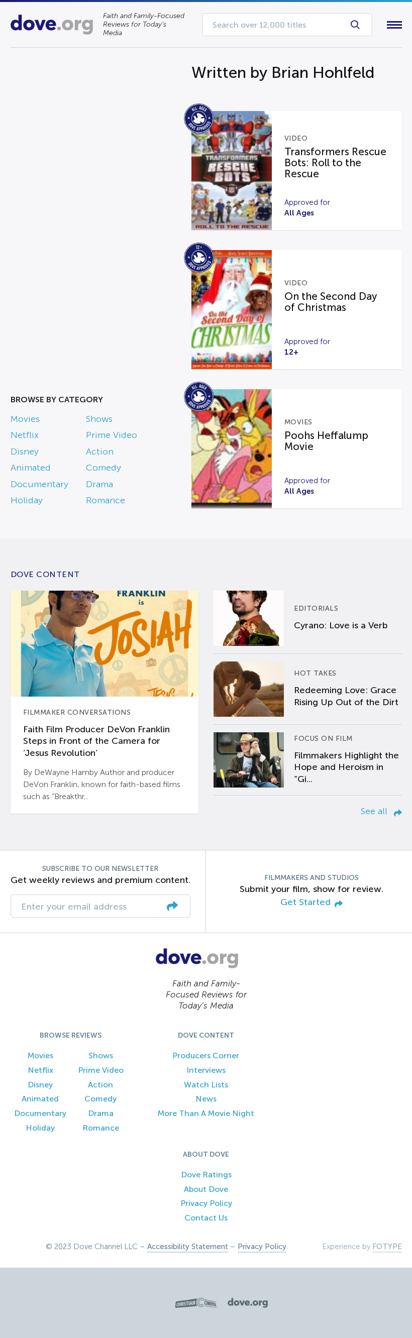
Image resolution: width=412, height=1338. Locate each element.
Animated (31, 468)
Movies (25, 419)
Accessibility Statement (187, 1247)
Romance (105, 500)
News (206, 1098)
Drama (99, 484)
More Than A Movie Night (206, 1113)
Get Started (305, 902)
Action (100, 452)
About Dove (206, 1189)
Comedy (103, 468)
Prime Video (111, 435)
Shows (99, 419)
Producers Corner (205, 1055)
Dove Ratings (206, 1174)
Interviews (206, 1070)
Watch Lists (206, 1084)
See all (375, 811)
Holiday (27, 500)
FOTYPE (387, 1247)
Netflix (25, 435)
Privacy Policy (206, 1203)
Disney (25, 452)
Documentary (39, 484)
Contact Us (206, 1217)
